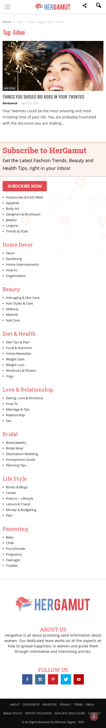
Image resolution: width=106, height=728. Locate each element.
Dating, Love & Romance (24, 398)
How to (11, 270)
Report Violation (38, 713)
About (15, 704)
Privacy (65, 704)
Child (10, 543)
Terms (78, 704)
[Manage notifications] (94, 717)
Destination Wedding (22, 454)
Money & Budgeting (21, 509)
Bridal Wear (14, 448)
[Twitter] (66, 679)
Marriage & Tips (18, 409)
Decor (10, 253)
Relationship (15, 415)
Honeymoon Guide (20, 459)
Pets (9, 515)
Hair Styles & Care (19, 303)
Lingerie (12, 225)
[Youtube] (79, 679)
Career (11, 492)
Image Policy (12, 713)
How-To (12, 403)
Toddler (12, 565)
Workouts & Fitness (21, 370)
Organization (16, 275)
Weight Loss (15, 364)
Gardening (14, 258)
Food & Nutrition (19, 347)
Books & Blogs (17, 487)
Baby (10, 537)
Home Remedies (18, 353)
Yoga (9, 376)
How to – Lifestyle (19, 498)
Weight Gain (15, 359)
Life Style (9, 88)
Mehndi (12, 314)
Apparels (12, 203)
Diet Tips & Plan (18, 342)
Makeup (12, 309)
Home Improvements (22, 264)
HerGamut (10, 103)
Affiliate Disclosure (70, 713)
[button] (84, 6)
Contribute (31, 704)
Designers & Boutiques (23, 214)
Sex (8, 420)
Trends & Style (17, 231)
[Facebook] (27, 679)
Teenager (13, 560)
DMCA (90, 704)
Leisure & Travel (18, 504)
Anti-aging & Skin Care (22, 297)
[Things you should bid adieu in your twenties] (53, 66)
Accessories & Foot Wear (24, 197)
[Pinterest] (53, 679)
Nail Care (13, 320)
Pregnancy (14, 554)
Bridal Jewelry (16, 442)
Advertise (49, 704)
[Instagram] (40, 679)
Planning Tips (16, 465)
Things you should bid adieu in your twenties (43, 97)
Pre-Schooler (15, 548)
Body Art (12, 208)
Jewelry (11, 220)
